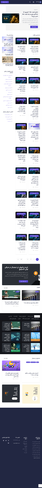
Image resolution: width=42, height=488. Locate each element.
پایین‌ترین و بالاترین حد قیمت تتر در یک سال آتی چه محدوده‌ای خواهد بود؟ (8, 64)
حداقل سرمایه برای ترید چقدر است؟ (26, 325)
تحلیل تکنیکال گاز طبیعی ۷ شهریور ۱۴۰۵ (21, 68)
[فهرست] (33, 2)
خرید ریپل (9, 103)
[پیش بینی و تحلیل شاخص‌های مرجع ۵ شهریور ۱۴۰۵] (21, 170)
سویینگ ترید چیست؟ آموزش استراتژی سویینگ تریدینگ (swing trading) (26, 349)
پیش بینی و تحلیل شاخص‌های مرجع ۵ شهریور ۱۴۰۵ (21, 178)
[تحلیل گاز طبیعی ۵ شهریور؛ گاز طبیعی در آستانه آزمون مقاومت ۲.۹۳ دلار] (34, 194)
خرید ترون (9, 107)
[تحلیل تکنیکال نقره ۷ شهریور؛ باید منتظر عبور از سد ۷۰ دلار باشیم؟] (10, 18)
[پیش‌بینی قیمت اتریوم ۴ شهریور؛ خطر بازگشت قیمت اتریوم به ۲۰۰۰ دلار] (34, 237)
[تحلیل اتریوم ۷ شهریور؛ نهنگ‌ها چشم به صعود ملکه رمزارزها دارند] (21, 80)
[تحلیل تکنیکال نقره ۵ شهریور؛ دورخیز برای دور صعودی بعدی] (21, 150)
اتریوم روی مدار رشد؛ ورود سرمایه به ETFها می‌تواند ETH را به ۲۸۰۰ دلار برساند (34, 224)
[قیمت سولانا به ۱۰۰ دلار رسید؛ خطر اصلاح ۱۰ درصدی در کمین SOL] (21, 215)
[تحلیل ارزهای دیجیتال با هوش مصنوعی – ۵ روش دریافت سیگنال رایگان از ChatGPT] (15, 336)
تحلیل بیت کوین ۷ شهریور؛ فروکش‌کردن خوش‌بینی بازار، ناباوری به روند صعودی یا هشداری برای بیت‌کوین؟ (34, 111)
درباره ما (26, 450)
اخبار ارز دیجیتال (8, 81)
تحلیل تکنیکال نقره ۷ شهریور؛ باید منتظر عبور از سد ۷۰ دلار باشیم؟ (30, 14)
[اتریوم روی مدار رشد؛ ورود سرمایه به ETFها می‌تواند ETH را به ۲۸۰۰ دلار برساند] (34, 215)
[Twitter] (6, 440)
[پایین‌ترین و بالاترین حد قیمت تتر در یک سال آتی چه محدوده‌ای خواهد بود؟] (7, 59)
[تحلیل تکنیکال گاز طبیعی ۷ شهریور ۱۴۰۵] (21, 61)
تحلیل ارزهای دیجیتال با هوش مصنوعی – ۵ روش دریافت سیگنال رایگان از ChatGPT (7, 339)
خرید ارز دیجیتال (8, 79)
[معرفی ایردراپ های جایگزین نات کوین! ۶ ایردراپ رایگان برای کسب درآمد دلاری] (31, 366)
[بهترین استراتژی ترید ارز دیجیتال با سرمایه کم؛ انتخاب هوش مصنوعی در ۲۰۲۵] (15, 347)
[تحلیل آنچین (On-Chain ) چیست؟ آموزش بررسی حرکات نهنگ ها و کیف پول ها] (35, 336)
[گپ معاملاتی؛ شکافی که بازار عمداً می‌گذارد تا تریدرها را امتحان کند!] (31, 295)
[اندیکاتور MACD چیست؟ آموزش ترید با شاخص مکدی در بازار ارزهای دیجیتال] (11, 295)
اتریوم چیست (9, 119)
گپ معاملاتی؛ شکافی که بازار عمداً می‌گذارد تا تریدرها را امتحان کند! (7, 327)
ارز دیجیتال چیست (8, 114)
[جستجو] (30, 2)
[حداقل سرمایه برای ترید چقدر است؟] (35, 326)
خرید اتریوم (9, 94)
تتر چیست (9, 121)
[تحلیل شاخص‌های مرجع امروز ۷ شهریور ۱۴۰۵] (34, 61)
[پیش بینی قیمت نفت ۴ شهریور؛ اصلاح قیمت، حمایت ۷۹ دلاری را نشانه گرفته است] (21, 237)
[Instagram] (8, 440)
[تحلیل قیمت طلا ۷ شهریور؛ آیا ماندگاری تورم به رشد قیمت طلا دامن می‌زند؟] (34, 41)
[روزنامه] (8, 443)
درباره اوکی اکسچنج (37, 457)
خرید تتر (9, 92)
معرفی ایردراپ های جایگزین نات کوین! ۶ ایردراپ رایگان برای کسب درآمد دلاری (31, 374)
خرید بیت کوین (8, 90)
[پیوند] (38, 2)
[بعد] (18, 259)
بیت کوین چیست (8, 116)
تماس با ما (25, 452)
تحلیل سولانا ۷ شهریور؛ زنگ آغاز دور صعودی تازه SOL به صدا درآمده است (21, 110)
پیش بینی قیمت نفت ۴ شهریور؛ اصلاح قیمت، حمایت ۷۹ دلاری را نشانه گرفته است (21, 246)
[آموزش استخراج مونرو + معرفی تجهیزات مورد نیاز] (11, 366)
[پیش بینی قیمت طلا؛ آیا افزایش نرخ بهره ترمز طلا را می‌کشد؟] (34, 150)
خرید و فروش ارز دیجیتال (25, 444)
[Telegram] (3, 440)
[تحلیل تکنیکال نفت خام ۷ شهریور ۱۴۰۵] (34, 80)
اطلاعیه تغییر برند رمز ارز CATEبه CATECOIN (9, 54)
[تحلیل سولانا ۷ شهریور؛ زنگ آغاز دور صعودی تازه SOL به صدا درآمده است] (21, 101)
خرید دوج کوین (8, 105)
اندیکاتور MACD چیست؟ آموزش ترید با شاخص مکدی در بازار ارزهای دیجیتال (11, 304)
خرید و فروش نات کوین (7, 100)
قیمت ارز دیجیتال (8, 87)
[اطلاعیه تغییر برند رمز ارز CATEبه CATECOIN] (7, 50)
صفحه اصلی (25, 441)
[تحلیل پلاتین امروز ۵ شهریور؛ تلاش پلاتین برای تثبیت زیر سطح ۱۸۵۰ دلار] (21, 194)
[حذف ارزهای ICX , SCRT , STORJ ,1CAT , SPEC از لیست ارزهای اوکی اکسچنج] (7, 40)
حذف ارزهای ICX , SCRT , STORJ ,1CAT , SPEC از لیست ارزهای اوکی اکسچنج (34, 135)
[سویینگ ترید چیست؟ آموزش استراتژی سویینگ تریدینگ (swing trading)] (35, 347)
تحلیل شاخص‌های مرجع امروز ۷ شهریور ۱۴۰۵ (34, 68)
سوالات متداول (25, 449)
